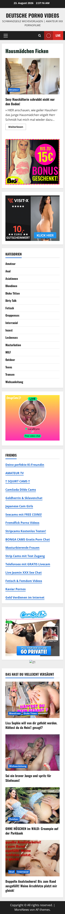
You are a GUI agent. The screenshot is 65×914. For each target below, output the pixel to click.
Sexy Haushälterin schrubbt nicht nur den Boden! (32, 76)
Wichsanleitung (14, 382)
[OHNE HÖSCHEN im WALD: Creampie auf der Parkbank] (32, 805)
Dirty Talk (10, 300)
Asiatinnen (11, 278)
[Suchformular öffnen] (39, 35)
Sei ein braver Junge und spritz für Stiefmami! (28, 778)
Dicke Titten (12, 293)
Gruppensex (12, 315)
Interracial (11, 323)
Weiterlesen (17, 127)
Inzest (9, 330)
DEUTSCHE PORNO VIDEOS (32, 15)
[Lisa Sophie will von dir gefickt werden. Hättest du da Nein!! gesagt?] (32, 700)
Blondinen (11, 286)
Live (58, 35)
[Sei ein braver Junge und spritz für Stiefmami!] (32, 752)
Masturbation (13, 345)
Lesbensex (11, 337)
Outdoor (10, 359)
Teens (8, 367)
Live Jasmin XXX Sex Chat (23, 573)
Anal (7, 271)
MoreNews (21, 910)
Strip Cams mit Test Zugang (25, 556)
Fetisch (9, 308)
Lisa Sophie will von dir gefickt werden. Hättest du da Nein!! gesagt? (31, 725)
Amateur (14, 89)
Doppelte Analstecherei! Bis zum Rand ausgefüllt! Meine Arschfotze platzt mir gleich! (31, 886)
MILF (8, 352)
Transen (9, 374)
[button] (6, 35)
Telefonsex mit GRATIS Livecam (27, 564)
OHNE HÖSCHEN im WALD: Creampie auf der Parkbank (31, 830)
